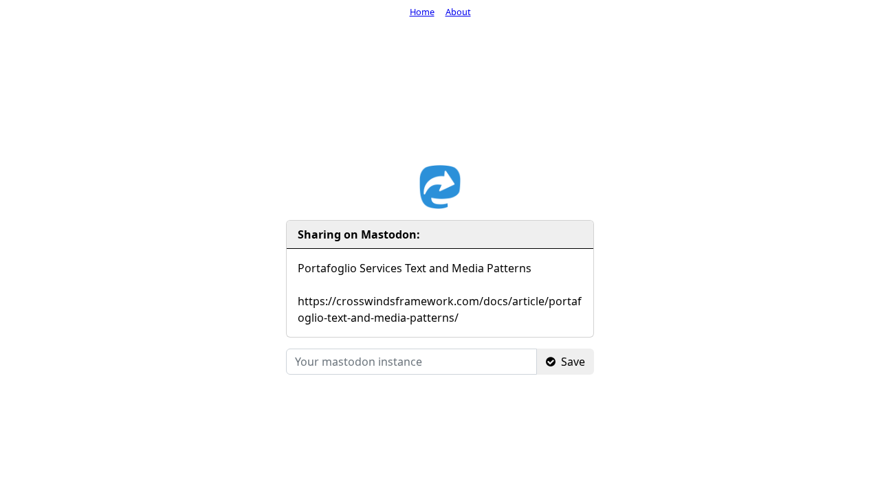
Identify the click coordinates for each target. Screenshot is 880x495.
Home (422, 12)
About (458, 12)
